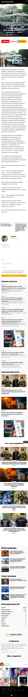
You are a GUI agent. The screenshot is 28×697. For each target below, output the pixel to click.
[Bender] (7, 35)
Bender (10, 34)
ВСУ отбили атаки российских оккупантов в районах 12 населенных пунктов (17, 560)
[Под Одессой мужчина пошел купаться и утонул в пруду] (5, 589)
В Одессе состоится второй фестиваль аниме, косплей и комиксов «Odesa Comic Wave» (13, 311)
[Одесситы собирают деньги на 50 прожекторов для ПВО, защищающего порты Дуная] (5, 597)
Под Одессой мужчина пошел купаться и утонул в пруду (18, 587)
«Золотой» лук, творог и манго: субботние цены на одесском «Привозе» (17, 552)
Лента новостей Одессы (10, 688)
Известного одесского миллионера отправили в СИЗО (18, 580)
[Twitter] (14, 45)
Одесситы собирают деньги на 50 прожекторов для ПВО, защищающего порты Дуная (18, 596)
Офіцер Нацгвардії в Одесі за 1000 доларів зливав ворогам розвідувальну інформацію (13, 288)
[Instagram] (12, 659)
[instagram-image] (4, 672)
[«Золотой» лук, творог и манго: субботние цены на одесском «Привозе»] (5, 553)
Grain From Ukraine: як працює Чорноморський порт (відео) (17, 567)
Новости (18, 25)
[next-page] (15, 536)
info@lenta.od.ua (12, 652)
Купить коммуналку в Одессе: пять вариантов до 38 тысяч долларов (6, 225)
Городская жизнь (6, 22)
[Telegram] (15, 659)
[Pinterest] (17, 45)
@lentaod (7, 663)
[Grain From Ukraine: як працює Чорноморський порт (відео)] (5, 569)
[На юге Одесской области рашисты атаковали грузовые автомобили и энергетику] (14, 403)
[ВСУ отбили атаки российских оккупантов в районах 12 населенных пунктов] (5, 561)
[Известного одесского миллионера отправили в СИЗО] (5, 582)
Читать (25, 664)
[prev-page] (12, 536)
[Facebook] (11, 45)
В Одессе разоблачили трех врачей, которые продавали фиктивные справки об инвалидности (12, 321)
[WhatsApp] (21, 45)
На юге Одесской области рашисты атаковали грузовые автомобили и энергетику (12, 299)
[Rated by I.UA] (14, 695)
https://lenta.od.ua (14, 238)
